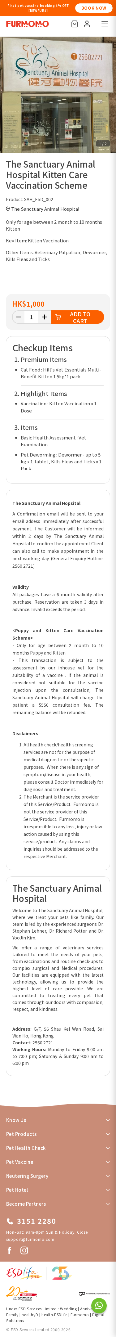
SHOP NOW (94, 8)
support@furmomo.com (30, 1239)
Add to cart (80, 317)
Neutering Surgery (27, 1176)
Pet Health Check (26, 1148)
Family (12, 1314)
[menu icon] (105, 24)
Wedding (68, 1308)
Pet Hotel (17, 1189)
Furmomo (80, 1314)
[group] (58, 95)
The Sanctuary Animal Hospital (45, 208)
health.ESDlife (54, 1314)
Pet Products (21, 1134)
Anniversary (90, 1308)
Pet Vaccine (19, 1162)
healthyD (30, 1314)
